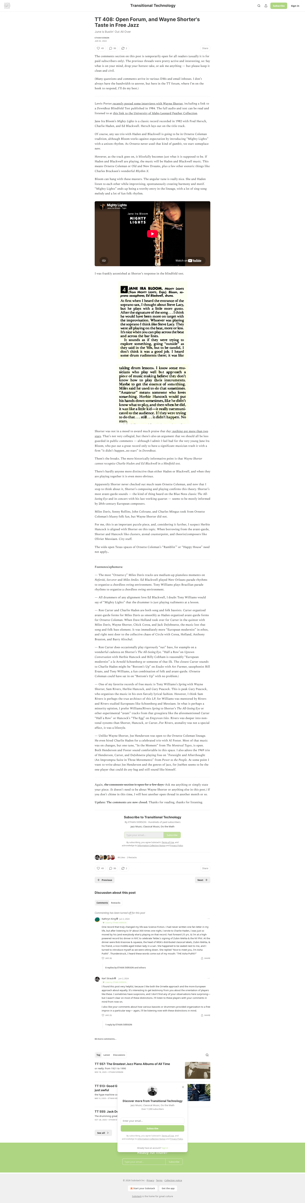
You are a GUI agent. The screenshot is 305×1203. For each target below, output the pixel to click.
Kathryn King (109, 918)
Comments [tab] (102, 902)
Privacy (150, 1180)
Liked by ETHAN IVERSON (115, 922)
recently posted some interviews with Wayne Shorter (147, 103)
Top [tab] (98, 1055)
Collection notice (173, 1180)
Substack (137, 1196)
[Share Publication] (266, 6)
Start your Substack (144, 1188)
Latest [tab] (106, 1055)
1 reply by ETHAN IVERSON (118, 1024)
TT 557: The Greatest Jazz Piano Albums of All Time (132, 1064)
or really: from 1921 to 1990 (110, 1068)
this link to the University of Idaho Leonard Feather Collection (155, 113)
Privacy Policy (176, 1138)
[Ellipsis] (208, 918)
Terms (159, 1180)
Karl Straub (108, 978)
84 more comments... (105, 1038)
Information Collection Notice (152, 1138)
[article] (152, 1070)
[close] (183, 1087)
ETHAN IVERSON (102, 38)
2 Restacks (132, 857)
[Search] (259, 6)
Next (200, 880)
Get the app (168, 1188)
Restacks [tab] (115, 902)
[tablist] (108, 903)
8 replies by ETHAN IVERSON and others (125, 967)
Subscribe (279, 5)
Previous (107, 880)
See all (101, 1132)
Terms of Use (168, 1135)
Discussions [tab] (119, 1055)
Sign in (295, 5)
